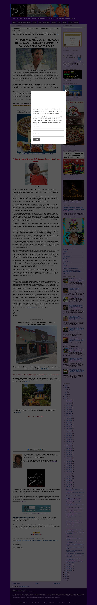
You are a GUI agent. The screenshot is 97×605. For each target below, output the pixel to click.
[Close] (65, 91)
